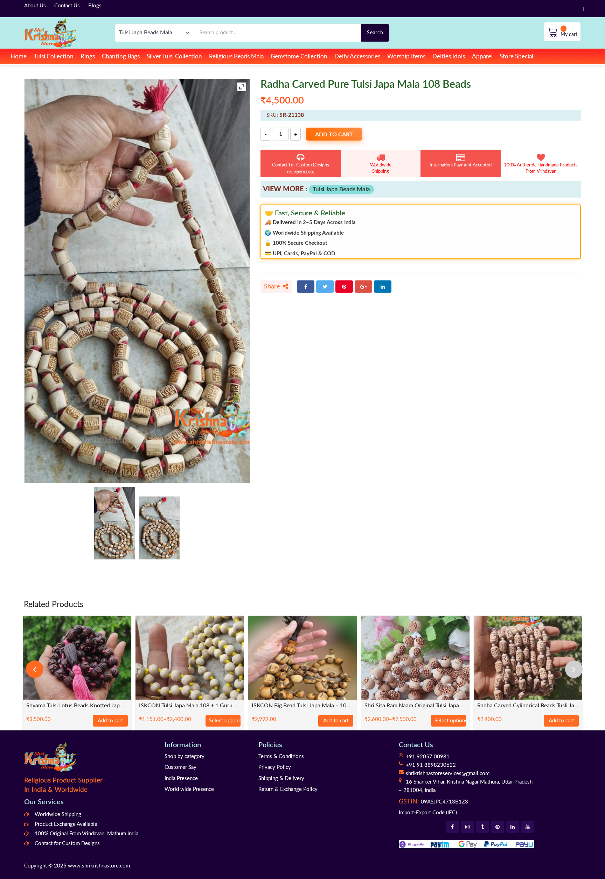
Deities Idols (448, 56)
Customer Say (180, 767)
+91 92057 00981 (428, 756)
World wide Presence (189, 789)
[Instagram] (467, 827)
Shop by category (184, 756)
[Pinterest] (344, 286)
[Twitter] (325, 286)
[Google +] (363, 286)
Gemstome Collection (299, 56)
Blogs (95, 5)
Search (375, 32)
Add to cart (334, 134)
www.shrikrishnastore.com (99, 866)
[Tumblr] (482, 827)
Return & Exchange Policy (288, 789)
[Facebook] (305, 286)
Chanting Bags (121, 56)
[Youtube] (527, 827)
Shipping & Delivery (281, 778)
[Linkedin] (512, 827)
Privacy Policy (274, 767)
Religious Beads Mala (236, 56)
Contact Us (67, 5)
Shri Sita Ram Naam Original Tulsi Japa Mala (415, 705)
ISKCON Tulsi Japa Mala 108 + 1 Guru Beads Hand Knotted (190, 705)
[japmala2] (159, 527)
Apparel (482, 56)
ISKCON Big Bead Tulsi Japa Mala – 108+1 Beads (302, 705)
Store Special (516, 56)
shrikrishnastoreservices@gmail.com (447, 773)
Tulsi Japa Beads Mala (341, 189)
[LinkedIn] (382, 286)
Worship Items (406, 56)
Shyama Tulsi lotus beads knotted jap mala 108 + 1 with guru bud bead (77, 705)
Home (19, 56)
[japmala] (114, 523)
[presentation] (34, 669)
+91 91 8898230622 (431, 765)
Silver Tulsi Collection (174, 56)
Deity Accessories (357, 56)
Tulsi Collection (54, 56)
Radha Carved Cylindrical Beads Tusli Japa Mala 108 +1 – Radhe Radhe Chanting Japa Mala (528, 705)
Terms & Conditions (281, 756)
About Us (35, 5)
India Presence (181, 778)
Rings (88, 56)
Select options (225, 720)
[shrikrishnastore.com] (50, 32)
